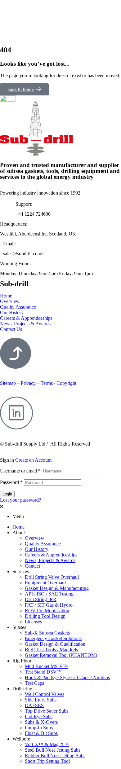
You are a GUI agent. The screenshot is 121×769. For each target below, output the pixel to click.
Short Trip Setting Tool (47, 761)
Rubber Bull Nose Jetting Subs (55, 755)
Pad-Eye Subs (38, 716)
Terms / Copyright (58, 383)
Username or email (20, 470)
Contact (32, 566)
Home (18, 527)
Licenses (33, 621)
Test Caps (34, 683)
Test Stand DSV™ (43, 672)
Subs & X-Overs (41, 722)
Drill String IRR (40, 599)
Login (7, 494)
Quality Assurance (43, 543)
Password (11, 482)
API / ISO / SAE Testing (49, 593)
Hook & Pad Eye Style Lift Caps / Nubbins (67, 677)
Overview (34, 538)
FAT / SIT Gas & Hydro (49, 605)
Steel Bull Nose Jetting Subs (52, 750)
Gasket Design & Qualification (55, 644)
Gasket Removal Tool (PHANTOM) (61, 655)
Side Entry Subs (40, 699)
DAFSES (34, 705)
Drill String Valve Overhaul (52, 577)
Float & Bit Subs (41, 733)
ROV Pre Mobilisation (47, 610)
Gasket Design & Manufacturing (57, 588)
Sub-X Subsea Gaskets (47, 632)
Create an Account (33, 460)
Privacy (29, 383)
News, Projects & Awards (50, 560)
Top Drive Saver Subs (46, 711)
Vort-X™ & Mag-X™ (47, 744)
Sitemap (8, 383)
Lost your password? (20, 500)
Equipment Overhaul (45, 582)
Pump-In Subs (39, 727)
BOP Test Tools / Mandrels (51, 649)
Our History (36, 549)
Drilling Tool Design (45, 616)
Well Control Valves (44, 694)
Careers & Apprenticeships (51, 554)
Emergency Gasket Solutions (53, 638)
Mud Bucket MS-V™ (46, 666)
